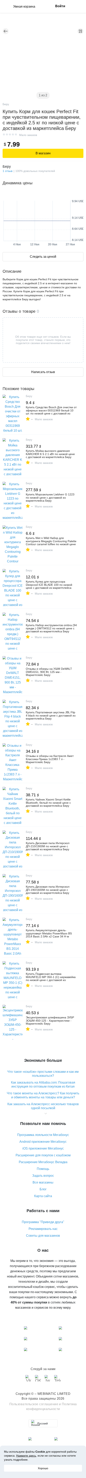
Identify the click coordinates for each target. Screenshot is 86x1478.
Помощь (43, 1169)
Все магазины (43, 1182)
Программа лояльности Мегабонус (43, 1135)
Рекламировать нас (43, 1229)
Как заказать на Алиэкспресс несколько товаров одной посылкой (43, 1106)
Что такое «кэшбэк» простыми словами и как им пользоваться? (43, 1073)
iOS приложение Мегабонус (43, 1148)
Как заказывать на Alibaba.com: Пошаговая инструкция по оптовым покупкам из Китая (43, 1084)
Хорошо (43, 1468)
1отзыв (7, 171)
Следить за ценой (43, 256)
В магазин (43, 153)
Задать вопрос (43, 1175)
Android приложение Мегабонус (43, 1141)
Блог (43, 1189)
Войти (60, 6)
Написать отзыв (43, 372)
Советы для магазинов (43, 1235)
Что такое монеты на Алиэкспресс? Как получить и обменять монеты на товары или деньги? (43, 1095)
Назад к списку (6, 31)
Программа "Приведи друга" (43, 1222)
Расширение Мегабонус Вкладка (43, 1162)
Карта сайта (43, 1196)
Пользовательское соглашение (33, 1404)
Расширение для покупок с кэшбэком (43, 1155)
